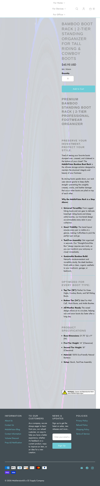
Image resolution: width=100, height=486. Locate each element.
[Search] (76, 9)
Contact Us (9, 425)
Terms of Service (83, 433)
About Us (8, 420)
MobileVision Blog (12, 429)
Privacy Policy (82, 420)
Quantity (65, 73)
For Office (58, 14)
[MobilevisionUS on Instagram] (92, 468)
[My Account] (83, 9)
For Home (58, 2)
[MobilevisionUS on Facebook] (87, 468)
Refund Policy (82, 425)
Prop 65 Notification (13, 442)
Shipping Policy (82, 429)
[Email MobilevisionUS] (81, 468)
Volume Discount (12, 438)
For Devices (58, 8)
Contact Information (13, 433)
